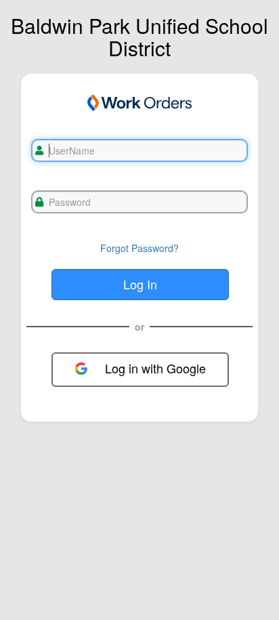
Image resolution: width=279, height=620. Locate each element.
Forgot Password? (139, 248)
